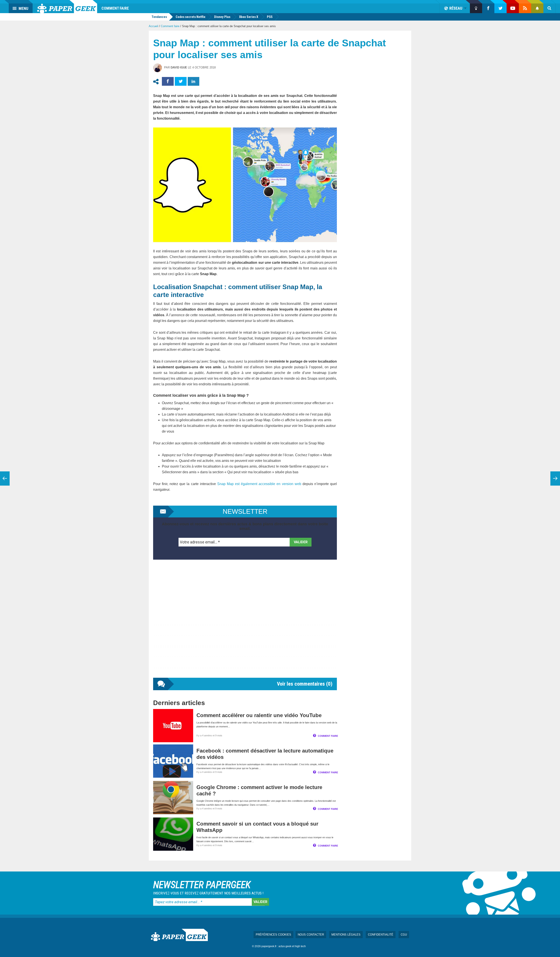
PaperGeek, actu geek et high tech (67, 6)
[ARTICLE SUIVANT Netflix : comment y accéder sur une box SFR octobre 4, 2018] (555, 478)
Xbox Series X (248, 17)
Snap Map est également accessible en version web (259, 484)
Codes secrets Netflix (190, 17)
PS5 (270, 17)
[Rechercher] (549, 8)
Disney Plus (222, 17)
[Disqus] (245, 623)
